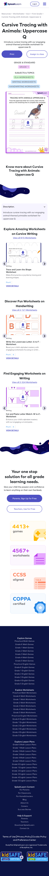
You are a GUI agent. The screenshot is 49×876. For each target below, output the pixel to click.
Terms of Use (9, 836)
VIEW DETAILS (12, 286)
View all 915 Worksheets (24, 238)
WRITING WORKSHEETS (24, 82)
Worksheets (18, 13)
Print (12, 54)
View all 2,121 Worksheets (24, 310)
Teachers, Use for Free (24, 509)
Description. (9, 206)
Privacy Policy (24, 836)
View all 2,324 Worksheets (24, 382)
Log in (35, 4)
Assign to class (37, 54)
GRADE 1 (24, 67)
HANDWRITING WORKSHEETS (24, 86)
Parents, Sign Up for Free (25, 498)
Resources (6, 13)
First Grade (37, 13)
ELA (28, 13)
